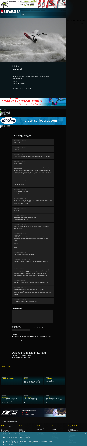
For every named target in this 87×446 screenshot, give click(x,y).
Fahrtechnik (39, 13)
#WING (28, 10)
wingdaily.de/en (71, 430)
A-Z (23, 15)
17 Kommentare (24, 88)
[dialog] (43, 439)
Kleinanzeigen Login (40, 428)
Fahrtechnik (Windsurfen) (6, 426)
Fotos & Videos (48, 13)
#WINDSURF (24, 10)
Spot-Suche (21, 428)
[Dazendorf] (21, 359)
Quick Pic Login (39, 429)
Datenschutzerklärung (27, 336)
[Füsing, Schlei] (27, 359)
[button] (29, 444)
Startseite (3, 421)
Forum (2, 429)
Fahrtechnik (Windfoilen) (5, 428)
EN (61, 10)
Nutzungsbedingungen (56, 426)
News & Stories (26, 13)
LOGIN (64, 10)
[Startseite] (10, 13)
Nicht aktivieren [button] (76, 438)
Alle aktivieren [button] (63, 438)
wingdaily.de (70, 429)
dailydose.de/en (71, 428)
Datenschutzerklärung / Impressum (33, 442)
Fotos (7, 421)
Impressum (54, 429)
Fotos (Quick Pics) (4, 430)
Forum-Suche (21, 430)
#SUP (32, 10)
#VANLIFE (42, 10)
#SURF (38, 10)
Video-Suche (21, 429)
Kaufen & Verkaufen (58, 13)
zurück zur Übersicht (61, 405)
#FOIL (35, 10)
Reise (33, 13)
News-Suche (21, 426)
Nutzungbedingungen (44, 336)
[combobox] (85, 433)
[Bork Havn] (15, 359)
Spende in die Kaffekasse (46, 436)
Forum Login (39, 426)
